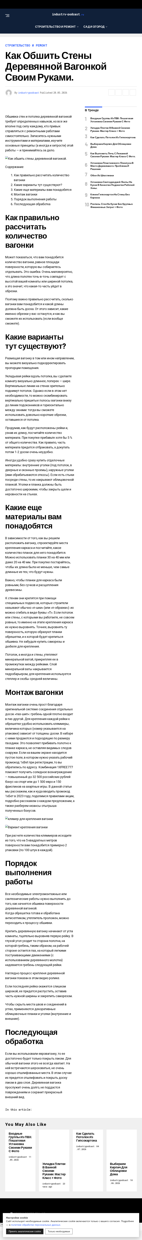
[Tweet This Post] (119, 92)
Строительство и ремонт (55, 26)
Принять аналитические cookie (25, 1231)
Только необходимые (59, 1231)
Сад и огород (93, 26)
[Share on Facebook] (111, 92)
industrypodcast (28, 92)
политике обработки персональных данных (35, 1224)
